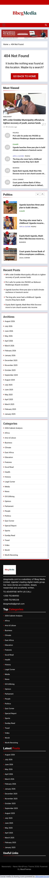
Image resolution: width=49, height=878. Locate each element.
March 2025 (9, 404)
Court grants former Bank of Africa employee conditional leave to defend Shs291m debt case (27, 185)
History (8, 477)
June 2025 (9, 390)
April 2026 (9, 341)
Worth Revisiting (11, 555)
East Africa (9, 452)
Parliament (7, 117)
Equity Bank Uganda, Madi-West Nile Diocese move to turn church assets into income (29, 173)
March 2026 (9, 346)
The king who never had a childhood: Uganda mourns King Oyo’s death (31, 223)
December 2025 (11, 360)
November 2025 (11, 365)
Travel (7, 540)
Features (8, 462)
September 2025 (11, 375)
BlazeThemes (25, 869)
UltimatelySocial (42, 876)
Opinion (8, 501)
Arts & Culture (18, 156)
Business (16, 168)
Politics (16, 133)
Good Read (9, 467)
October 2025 (10, 370)
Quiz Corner (9, 521)
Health (7, 472)
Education (9, 457)
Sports (7, 531)
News (7, 491)
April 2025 (9, 399)
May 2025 (8, 395)
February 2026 (10, 351)
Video (7, 545)
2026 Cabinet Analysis (13, 428)
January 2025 (10, 414)
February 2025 (10, 409)
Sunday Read (10, 535)
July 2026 (8, 326)
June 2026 (9, 331)
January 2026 (10, 355)
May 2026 (8, 336)
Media (7, 487)
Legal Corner (18, 179)
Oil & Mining (9, 496)
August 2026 (10, 321)
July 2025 (8, 385)
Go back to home (24, 76)
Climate (15, 144)
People (27, 156)
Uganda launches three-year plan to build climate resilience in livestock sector (32, 208)
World (7, 550)
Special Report (10, 526)
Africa (7, 433)
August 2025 (10, 380)
